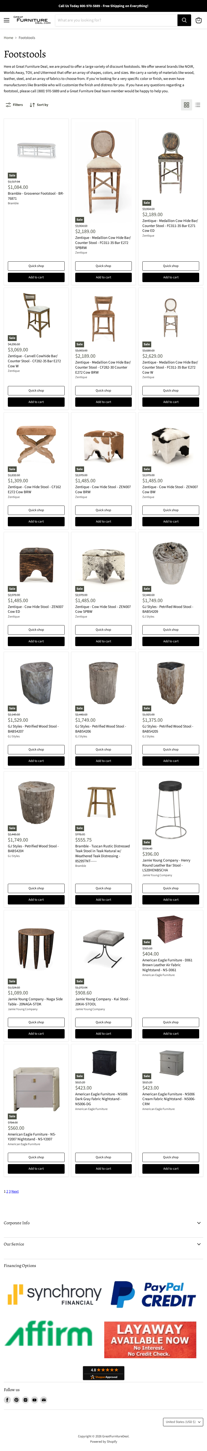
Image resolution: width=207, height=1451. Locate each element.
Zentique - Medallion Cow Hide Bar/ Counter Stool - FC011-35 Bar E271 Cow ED (170, 225)
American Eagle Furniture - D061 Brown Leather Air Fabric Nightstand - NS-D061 (167, 965)
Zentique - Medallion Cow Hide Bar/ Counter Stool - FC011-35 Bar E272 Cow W (170, 367)
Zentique (81, 253)
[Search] (184, 20)
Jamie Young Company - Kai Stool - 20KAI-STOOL (102, 1001)
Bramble (13, 203)
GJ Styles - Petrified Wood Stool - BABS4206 (100, 729)
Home (8, 38)
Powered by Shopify (103, 1441)
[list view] (197, 104)
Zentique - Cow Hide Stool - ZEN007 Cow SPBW (103, 609)
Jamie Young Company (157, 875)
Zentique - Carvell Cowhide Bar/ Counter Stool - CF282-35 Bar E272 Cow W (34, 361)
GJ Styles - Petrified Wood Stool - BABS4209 (167, 609)
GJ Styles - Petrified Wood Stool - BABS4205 (167, 729)
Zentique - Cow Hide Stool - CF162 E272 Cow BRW (34, 489)
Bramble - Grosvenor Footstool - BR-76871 (36, 196)
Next (15, 1191)
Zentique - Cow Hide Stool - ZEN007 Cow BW (170, 489)
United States (181, 1422)
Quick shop (36, 266)
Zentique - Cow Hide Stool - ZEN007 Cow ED (35, 609)
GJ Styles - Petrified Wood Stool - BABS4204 (33, 849)
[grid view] (186, 104)
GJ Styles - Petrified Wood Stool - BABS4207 (33, 729)
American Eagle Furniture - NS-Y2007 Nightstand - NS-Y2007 (32, 1137)
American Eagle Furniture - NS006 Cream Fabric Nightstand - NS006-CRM (168, 1099)
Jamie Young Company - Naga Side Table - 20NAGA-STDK (35, 1001)
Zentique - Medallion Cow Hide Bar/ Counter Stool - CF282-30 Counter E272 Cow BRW (103, 367)
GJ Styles (148, 617)
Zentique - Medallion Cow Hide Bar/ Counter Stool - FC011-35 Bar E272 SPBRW (103, 242)
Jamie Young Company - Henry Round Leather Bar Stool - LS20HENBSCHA (166, 865)
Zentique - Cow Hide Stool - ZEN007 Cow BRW (103, 489)
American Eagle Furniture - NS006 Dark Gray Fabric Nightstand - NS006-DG (101, 1099)
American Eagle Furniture (158, 975)
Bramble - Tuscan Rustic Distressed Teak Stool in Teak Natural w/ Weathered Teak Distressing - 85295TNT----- (102, 854)
